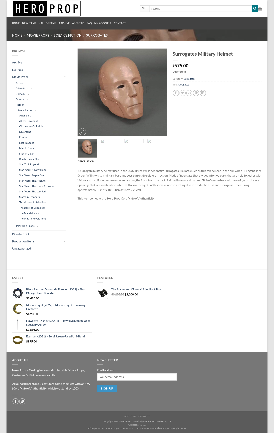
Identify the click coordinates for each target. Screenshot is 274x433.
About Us (78, 23)
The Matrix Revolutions (32, 218)
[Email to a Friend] (189, 93)
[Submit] (255, 8)
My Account (102, 23)
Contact (120, 23)
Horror (20, 104)
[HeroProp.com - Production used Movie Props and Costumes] (73, 8)
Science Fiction (68, 35)
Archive (64, 23)
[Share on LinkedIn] (203, 93)
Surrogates (97, 35)
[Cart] (260, 8)
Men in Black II (27, 153)
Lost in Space (26, 142)
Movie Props (38, 35)
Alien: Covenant (28, 120)
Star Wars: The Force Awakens (36, 186)
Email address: (105, 370)
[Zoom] (82, 131)
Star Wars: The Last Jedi (32, 191)
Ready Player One (29, 159)
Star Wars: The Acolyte (32, 180)
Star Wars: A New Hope (32, 169)
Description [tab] (86, 161)
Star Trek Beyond (29, 164)
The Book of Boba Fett (32, 207)
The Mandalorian (29, 213)
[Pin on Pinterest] (196, 93)
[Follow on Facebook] (15, 401)
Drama (20, 99)
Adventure (22, 88)
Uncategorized (21, 248)
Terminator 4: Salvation (32, 202)
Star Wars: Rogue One (31, 175)
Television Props (25, 225)
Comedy (20, 93)
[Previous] (84, 92)
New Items (29, 23)
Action (19, 83)
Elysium (23, 137)
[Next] (160, 92)
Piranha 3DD (20, 234)
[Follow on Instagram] (22, 401)
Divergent (25, 131)
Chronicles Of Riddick (32, 126)
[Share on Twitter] (182, 93)
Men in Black (26, 148)
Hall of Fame (47, 23)
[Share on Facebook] (176, 93)
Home (16, 23)
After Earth (25, 115)
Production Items (23, 241)
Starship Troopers (29, 196)
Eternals (17, 69)
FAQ (89, 23)
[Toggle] (64, 76)
